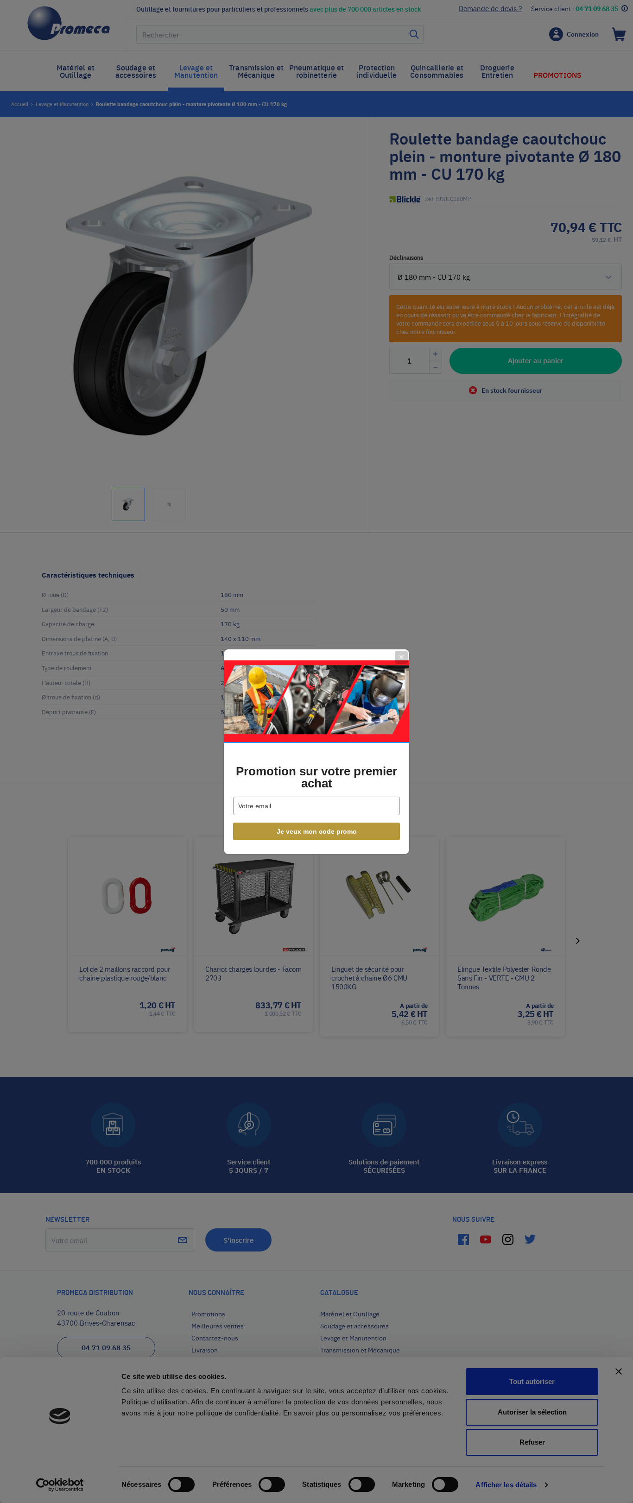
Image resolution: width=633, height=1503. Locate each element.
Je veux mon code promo (317, 831)
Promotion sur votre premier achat (316, 777)
